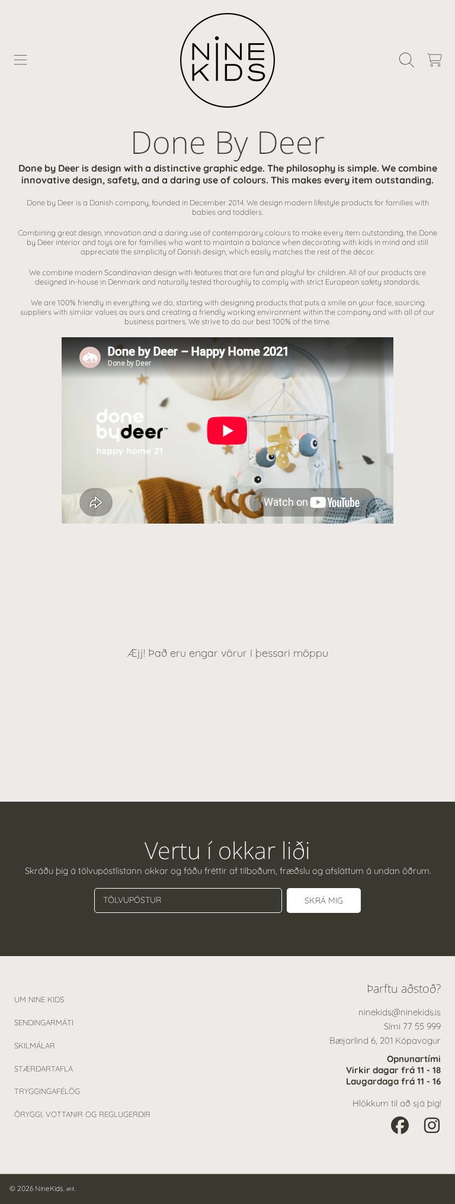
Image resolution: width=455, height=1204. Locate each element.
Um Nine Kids (39, 999)
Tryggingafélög (47, 1091)
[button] (21, 60)
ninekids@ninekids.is (399, 1012)
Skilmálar (34, 1045)
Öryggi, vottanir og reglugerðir (82, 1114)
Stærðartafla (43, 1068)
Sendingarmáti (43, 1022)
